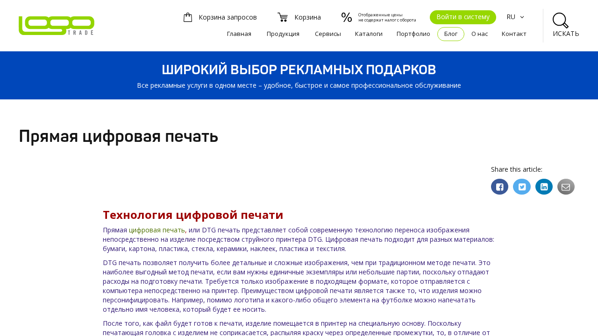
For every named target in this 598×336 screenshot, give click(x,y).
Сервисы (328, 33)
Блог (450, 33)
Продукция (283, 33)
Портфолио (413, 33)
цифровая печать (157, 229)
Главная (239, 33)
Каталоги (369, 33)
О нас (479, 33)
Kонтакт (514, 33)
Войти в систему (463, 16)
